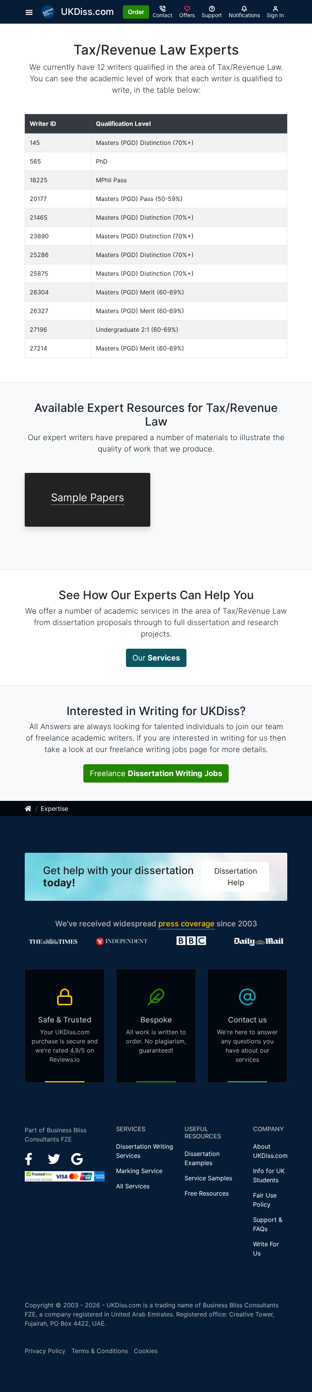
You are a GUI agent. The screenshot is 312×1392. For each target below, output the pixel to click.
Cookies (146, 1351)
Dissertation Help (235, 876)
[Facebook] (32, 1158)
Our (156, 657)
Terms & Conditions (100, 1351)
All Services (133, 1186)
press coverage (186, 923)
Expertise (54, 808)
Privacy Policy (45, 1351)
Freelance (156, 773)
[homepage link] (28, 808)
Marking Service (139, 1171)
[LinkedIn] (55, 1158)
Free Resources (207, 1193)
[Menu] (31, 12)
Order (136, 12)
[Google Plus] (77, 1158)
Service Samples (208, 1178)
